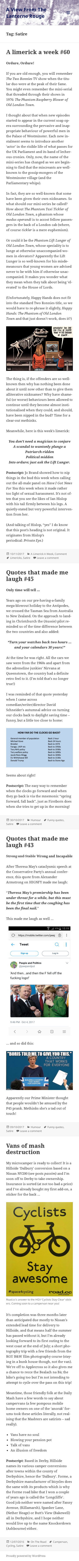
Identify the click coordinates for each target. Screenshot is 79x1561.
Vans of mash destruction (25, 1149)
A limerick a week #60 (38, 52)
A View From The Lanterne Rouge (26, 12)
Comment (61, 554)
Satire (26, 558)
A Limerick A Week (42, 554)
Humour (36, 820)
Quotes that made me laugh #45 (37, 575)
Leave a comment (48, 558)
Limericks (16, 558)
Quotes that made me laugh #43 (37, 841)
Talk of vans (20, 1445)
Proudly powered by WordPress (25, 1556)
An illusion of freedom (29, 1450)
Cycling (10, 1546)
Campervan (60, 1542)
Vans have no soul (25, 1434)
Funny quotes (55, 820)
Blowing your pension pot (31, 1440)
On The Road (38, 1542)
